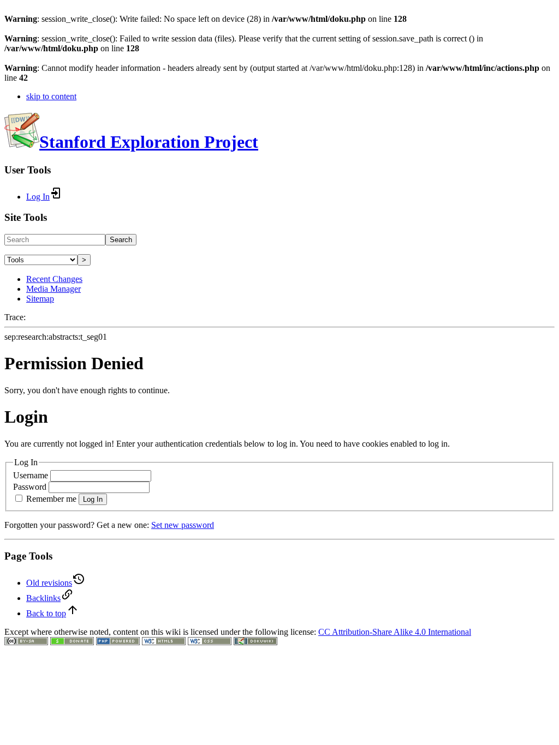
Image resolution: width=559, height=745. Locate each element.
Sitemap (40, 298)
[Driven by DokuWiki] (255, 642)
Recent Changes (54, 279)
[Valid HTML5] (164, 642)
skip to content (51, 96)
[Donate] (72, 642)
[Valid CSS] (209, 642)
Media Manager (53, 288)
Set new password (182, 525)
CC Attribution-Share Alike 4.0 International (394, 631)
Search (121, 240)
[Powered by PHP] (118, 642)
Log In (93, 499)
